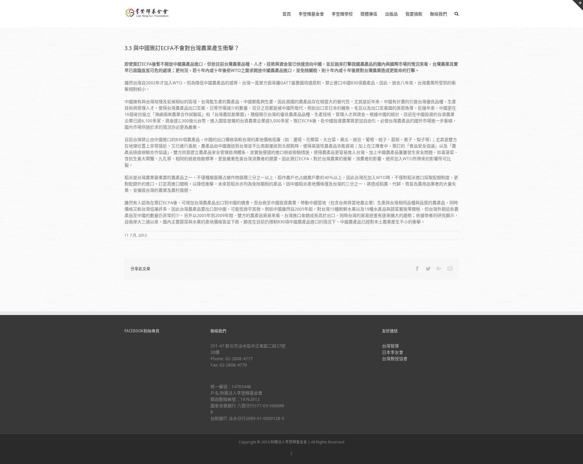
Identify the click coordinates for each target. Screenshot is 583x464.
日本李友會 (392, 352)
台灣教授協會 (394, 358)
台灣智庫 (390, 346)
